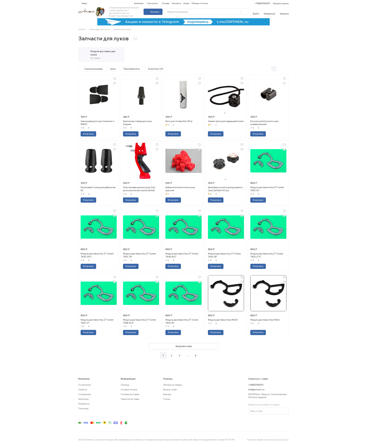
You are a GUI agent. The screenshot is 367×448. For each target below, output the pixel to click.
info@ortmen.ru (256, 389)
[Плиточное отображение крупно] (268, 68)
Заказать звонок (281, 3)
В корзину (88, 133)
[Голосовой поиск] (238, 12)
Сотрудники (84, 394)
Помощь (125, 384)
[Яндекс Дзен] (269, 422)
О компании (84, 384)
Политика (83, 408)
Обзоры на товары (172, 384)
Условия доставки (130, 394)
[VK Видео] (281, 422)
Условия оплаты (129, 389)
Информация (128, 378)
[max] (287, 422)
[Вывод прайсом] (286, 68)
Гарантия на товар (130, 399)
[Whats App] (264, 422)
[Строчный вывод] (280, 68)
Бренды (167, 394)
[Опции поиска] (231, 12)
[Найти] (244, 12)
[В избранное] (114, 78)
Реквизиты (83, 403)
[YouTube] (258, 422)
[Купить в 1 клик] (114, 83)
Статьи (166, 399)
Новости (82, 389)
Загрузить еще (183, 346)
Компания (84, 378)
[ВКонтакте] (246, 422)
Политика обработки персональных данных (268, 439)
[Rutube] (275, 422)
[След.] (203, 355)
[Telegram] (252, 422)
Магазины (83, 399)
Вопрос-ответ (170, 389)
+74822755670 (262, 3)
